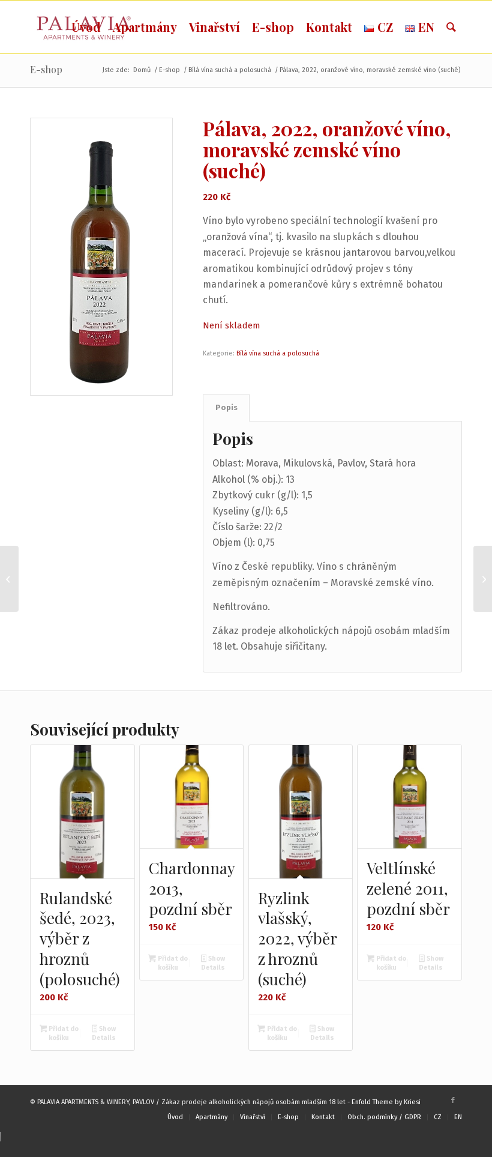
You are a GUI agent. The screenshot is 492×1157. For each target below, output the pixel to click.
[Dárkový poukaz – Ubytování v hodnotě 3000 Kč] (482, 579)
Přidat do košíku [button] (63, 1033)
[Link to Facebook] (453, 1101)
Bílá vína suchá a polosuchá (277, 353)
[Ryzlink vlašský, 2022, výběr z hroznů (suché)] (9, 579)
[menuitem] (86, 27)
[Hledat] (451, 27)
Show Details (104, 1033)
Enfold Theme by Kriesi (386, 1102)
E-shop (46, 69)
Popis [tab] (226, 407)
